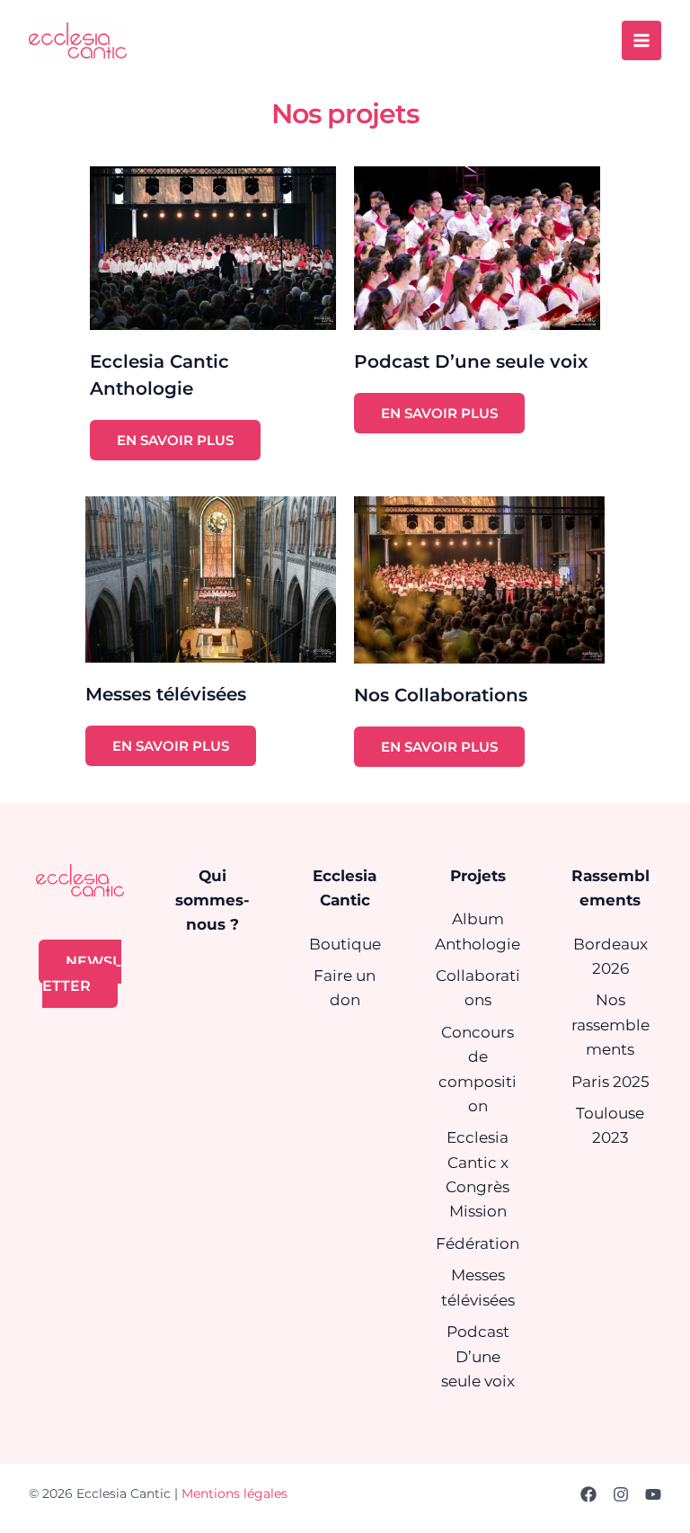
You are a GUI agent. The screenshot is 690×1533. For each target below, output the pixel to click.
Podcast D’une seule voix (478, 1356)
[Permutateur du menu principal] (641, 40)
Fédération (477, 1243)
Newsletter (81, 973)
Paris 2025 (610, 1082)
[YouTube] (653, 1494)
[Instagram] (621, 1494)
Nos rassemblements (610, 1024)
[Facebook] (588, 1494)
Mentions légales (234, 1493)
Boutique (345, 944)
